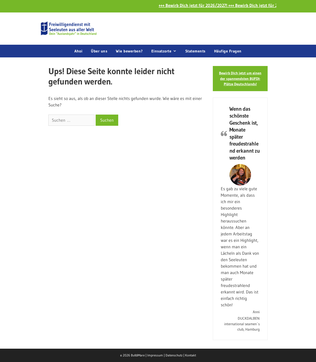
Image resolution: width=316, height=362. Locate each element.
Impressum (155, 355)
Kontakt (190, 355)
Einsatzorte (161, 51)
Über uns (99, 51)
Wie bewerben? (129, 51)
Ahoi (78, 51)
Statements (195, 51)
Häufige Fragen (228, 51)
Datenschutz (174, 355)
